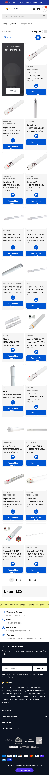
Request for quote (36, 93)
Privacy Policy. (7, 677)
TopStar (6, 231)
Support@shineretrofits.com (18, 631)
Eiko (5, 388)
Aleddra (29, 335)
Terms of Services (32, 674)
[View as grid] (38, 37)
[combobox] (24, 16)
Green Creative (9, 442)
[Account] (34, 9)
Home (4, 24)
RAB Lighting (31, 547)
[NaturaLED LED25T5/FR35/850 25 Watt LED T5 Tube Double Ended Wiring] (36, 108)
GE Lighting (31, 442)
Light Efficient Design (12, 283)
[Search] (44, 16)
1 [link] (11, 580)
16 (30, 580)
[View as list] (44, 37)
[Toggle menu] (3, 9)
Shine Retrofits (19, 765)
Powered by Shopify (34, 765)
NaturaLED (30, 121)
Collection (14, 24)
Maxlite (6, 335)
